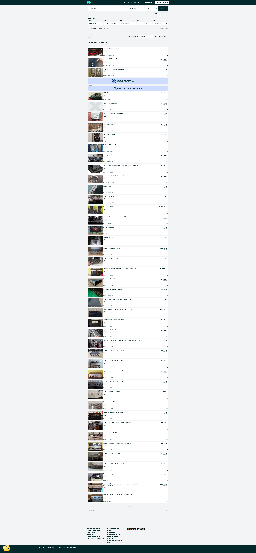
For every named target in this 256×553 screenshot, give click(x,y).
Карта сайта (109, 530)
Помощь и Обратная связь (94, 530)
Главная (89, 35)
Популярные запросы (112, 536)
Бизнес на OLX (90, 534)
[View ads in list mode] (155, 36)
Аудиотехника (100, 35)
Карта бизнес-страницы (113, 534)
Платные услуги (91, 532)
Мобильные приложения (93, 528)
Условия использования (93, 536)
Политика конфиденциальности (95, 538)
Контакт (108, 542)
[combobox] (108, 8)
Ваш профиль (148, 2)
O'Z (128, 2)
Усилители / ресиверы (107, 35)
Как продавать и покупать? (114, 540)
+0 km (152, 8)
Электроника (93, 35)
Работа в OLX (110, 538)
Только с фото (93, 13)
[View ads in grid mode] (157, 36)
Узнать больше (73, 547)
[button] (139, 2)
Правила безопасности (112, 528)
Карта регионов (110, 532)
